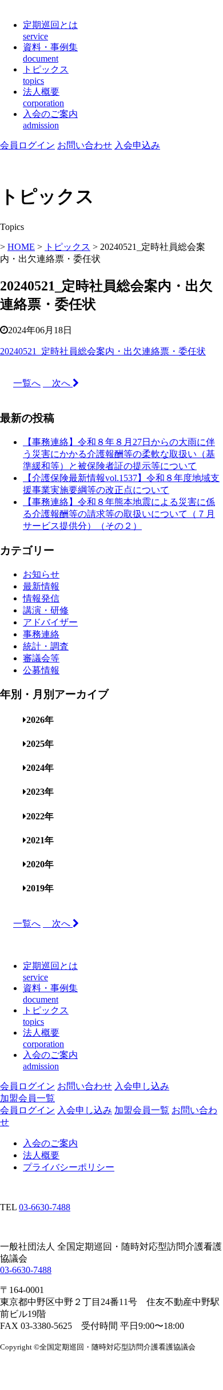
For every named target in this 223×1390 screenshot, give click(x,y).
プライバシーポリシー (68, 1167)
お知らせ (41, 574)
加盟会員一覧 (27, 1098)
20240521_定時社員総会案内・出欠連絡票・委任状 (103, 351)
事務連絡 (41, 634)
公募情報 (41, 670)
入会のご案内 (50, 1143)
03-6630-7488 (44, 1207)
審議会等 (41, 658)
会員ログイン (27, 145)
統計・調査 (46, 646)
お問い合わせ (84, 145)
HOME (21, 247)
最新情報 (41, 586)
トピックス (67, 247)
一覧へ (27, 383)
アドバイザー (50, 622)
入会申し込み (141, 1086)
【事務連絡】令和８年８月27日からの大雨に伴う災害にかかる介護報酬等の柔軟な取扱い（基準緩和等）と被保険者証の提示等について (119, 454)
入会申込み (137, 145)
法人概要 (41, 1155)
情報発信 (41, 598)
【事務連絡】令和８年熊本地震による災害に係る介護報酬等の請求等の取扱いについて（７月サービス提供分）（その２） (119, 514)
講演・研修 (46, 610)
